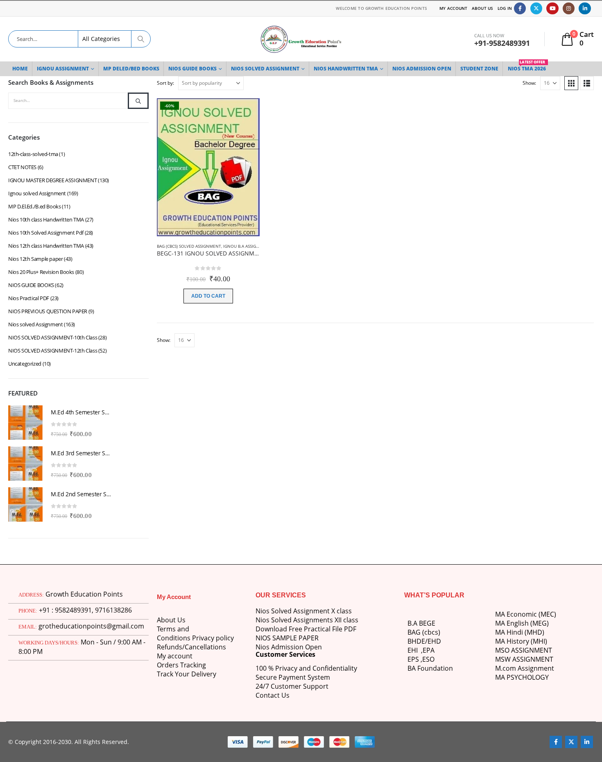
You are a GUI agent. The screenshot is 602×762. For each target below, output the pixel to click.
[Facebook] (520, 8)
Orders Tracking (181, 664)
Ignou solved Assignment (37, 193)
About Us (482, 8)
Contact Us (273, 695)
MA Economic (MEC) (525, 614)
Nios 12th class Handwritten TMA (46, 245)
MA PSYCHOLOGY (522, 677)
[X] (536, 8)
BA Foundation (430, 668)
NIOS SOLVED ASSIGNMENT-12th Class (52, 350)
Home (20, 68)
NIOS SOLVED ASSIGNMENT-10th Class (52, 337)
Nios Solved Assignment (265, 68)
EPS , (414, 659)
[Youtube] (552, 8)
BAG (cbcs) (423, 632)
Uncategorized (24, 363)
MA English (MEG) (522, 623)
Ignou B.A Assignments (248, 246)
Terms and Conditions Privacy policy (195, 633)
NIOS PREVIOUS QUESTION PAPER (47, 311)
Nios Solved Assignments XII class (307, 619)
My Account (453, 8)
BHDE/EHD (424, 641)
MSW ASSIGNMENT (524, 659)
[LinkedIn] (585, 8)
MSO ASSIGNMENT (523, 650)
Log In (505, 8)
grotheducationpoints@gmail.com (91, 626)
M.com (505, 668)
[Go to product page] (25, 422)
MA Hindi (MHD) (519, 632)
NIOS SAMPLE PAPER (287, 637)
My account (174, 655)
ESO (428, 659)
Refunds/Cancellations (191, 646)
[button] (571, 83)
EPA (429, 650)
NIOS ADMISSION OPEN (421, 68)
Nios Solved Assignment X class (304, 610)
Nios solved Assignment (35, 324)
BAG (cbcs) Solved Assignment (189, 246)
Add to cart (208, 296)
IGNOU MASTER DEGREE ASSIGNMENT (52, 180)
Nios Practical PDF (28, 298)
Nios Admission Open (289, 646)
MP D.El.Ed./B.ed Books (34, 206)
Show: (529, 82)
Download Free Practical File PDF (306, 628)
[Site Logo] (301, 39)
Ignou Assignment (63, 68)
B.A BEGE (421, 623)
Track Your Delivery (186, 673)
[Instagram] (569, 8)
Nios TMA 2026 (527, 66)
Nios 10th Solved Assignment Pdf (46, 232)
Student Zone (479, 68)
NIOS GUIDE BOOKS (192, 68)
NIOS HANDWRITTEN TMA (346, 68)
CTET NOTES (22, 167)
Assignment (535, 668)
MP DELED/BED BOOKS (131, 68)
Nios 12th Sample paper (35, 258)
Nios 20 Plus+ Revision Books (41, 272)
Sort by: (165, 82)
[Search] (140, 39)
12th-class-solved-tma (33, 154)
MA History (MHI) (521, 641)
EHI (414, 650)
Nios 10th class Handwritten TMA (46, 219)
